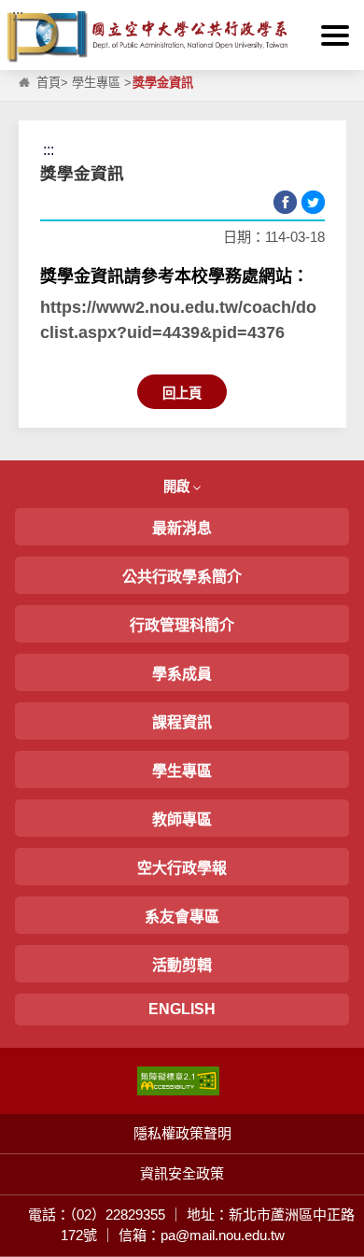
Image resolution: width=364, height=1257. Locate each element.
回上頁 (182, 393)
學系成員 (182, 674)
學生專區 (96, 83)
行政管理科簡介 (182, 625)
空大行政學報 (182, 868)
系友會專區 (182, 917)
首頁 (48, 83)
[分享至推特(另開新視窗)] (313, 202)
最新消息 (182, 528)
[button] (335, 35)
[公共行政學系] (182, 37)
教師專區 (182, 819)
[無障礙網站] (178, 1079)
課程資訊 (182, 722)
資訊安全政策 (182, 1173)
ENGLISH (182, 1009)
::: (17, 15)
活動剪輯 (182, 965)
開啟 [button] (178, 486)
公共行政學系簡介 (182, 577)
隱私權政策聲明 (182, 1133)
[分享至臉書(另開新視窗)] (285, 202)
